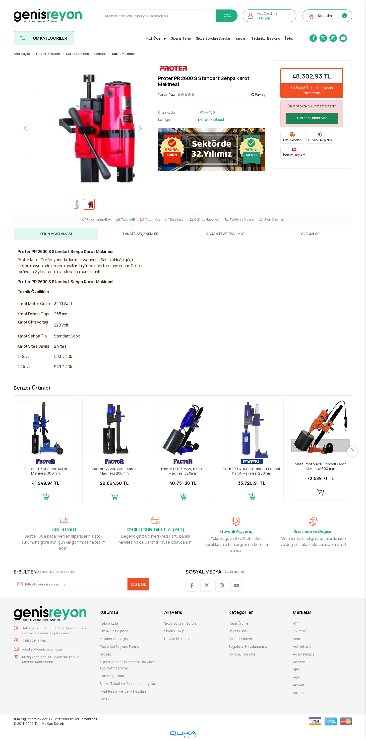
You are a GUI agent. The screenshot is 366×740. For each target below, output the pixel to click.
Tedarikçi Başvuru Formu (119, 646)
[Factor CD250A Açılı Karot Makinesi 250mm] (183, 429)
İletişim (291, 38)
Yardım (240, 38)
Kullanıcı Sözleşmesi (116, 638)
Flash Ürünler (239, 623)
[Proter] (211, 68)
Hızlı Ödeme (156, 38)
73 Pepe (299, 631)
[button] (269, 15)
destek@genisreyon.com (42, 649)
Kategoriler (241, 612)
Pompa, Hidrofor (242, 654)
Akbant (299, 685)
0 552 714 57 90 (34, 640)
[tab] (56, 234)
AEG (296, 669)
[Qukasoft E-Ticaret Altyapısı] (183, 734)
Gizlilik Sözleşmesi (114, 631)
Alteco (298, 692)
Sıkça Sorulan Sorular (213, 38)
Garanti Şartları (112, 675)
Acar (296, 638)
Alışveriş (173, 612)
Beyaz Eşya (238, 631)
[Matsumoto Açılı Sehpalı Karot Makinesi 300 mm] (320, 429)
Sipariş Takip (181, 38)
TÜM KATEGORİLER (48, 38)
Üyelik (104, 699)
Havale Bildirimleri (178, 638)
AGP (296, 677)
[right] (352, 451)
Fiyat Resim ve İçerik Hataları (123, 691)
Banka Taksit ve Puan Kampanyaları (128, 683)
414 (296, 623)
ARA (227, 15)
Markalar (302, 612)
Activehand (302, 646)
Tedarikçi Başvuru (265, 38)
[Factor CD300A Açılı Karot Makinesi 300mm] (45, 429)
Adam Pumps (303, 654)
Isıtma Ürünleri (240, 638)
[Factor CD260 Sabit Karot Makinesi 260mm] (114, 429)
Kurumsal (110, 612)
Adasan (299, 661)
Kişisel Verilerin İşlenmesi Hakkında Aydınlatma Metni (127, 664)
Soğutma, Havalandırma (248, 646)
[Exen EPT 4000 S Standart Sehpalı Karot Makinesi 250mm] (252, 429)
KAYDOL (138, 584)
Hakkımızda (109, 623)
